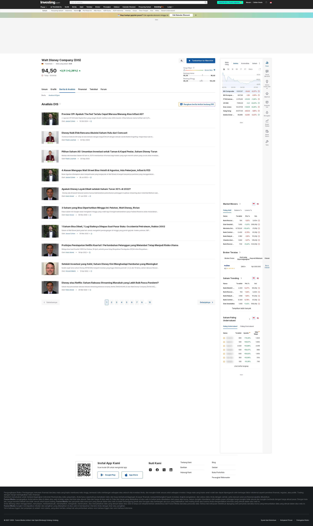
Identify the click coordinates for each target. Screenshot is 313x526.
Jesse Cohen (70, 121)
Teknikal (94, 89)
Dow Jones (227, 107)
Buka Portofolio (218, 472)
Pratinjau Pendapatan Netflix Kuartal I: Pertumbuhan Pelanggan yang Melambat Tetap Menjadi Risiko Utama (120, 245)
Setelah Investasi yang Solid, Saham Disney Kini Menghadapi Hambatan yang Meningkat (110, 264)
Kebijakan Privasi (286, 520)
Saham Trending (231, 278)
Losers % (248, 210)
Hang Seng (227, 111)
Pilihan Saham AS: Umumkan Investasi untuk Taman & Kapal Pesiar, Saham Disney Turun (109, 151)
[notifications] (266, 2)
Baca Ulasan (267, 266)
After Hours (97, 11)
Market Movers (230, 204)
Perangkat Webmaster (221, 477)
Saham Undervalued (168, 11)
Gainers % (238, 210)
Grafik (53, 89)
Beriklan (183, 467)
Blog (214, 462)
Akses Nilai (208, 70)
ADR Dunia (107, 11)
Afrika (157, 11)
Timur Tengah (143, 11)
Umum (45, 89)
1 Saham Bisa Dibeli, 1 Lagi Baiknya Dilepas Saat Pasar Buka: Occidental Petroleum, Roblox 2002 (113, 226)
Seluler (215, 467)
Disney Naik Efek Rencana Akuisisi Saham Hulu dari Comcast (94, 133)
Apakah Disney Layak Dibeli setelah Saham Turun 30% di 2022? (96, 189)
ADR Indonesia (118, 11)
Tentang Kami (185, 462)
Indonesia (68, 11)
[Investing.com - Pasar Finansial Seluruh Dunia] (50, 2)
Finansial (82, 89)
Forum (104, 89)
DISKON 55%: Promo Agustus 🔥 (230, 2)
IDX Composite (228, 91)
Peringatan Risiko (302, 520)
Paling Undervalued (230, 326)
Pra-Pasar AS (87, 11)
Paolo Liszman (71, 140)
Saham (44, 11)
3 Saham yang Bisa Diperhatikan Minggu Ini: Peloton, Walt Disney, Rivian (101, 207)
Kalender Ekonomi (129, 7)
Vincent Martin (71, 271)
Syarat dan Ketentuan (268, 520)
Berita (44, 95)
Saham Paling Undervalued (229, 319)
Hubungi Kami (185, 472)
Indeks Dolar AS (229, 115)
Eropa (135, 11)
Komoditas (245, 63)
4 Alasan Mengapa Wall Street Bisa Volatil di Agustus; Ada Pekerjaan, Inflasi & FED (106, 170)
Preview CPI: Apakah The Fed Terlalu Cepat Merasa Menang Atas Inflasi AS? (103, 114)
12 (150, 302)
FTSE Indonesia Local (231, 99)
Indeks (235, 63)
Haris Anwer (70, 196)
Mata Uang (227, 63)
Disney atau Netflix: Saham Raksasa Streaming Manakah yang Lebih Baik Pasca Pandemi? (110, 282)
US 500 (225, 103)
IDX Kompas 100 (229, 95)
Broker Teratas (230, 252)
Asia (151, 11)
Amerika (128, 11)
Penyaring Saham (145, 7)
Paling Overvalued (247, 326)
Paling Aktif (227, 210)
